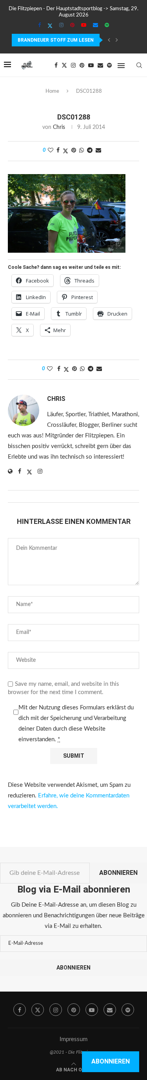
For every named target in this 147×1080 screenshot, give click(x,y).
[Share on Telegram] (90, 150)
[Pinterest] (72, 25)
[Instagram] (61, 25)
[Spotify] (107, 25)
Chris (59, 127)
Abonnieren (118, 872)
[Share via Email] (98, 150)
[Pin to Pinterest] (73, 150)
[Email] (95, 25)
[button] (109, 40)
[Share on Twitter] (65, 151)
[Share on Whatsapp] (81, 150)
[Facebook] (39, 25)
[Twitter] (50, 25)
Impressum (73, 1039)
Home (52, 91)
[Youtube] (83, 25)
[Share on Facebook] (58, 150)
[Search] (139, 65)
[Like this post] (50, 150)
